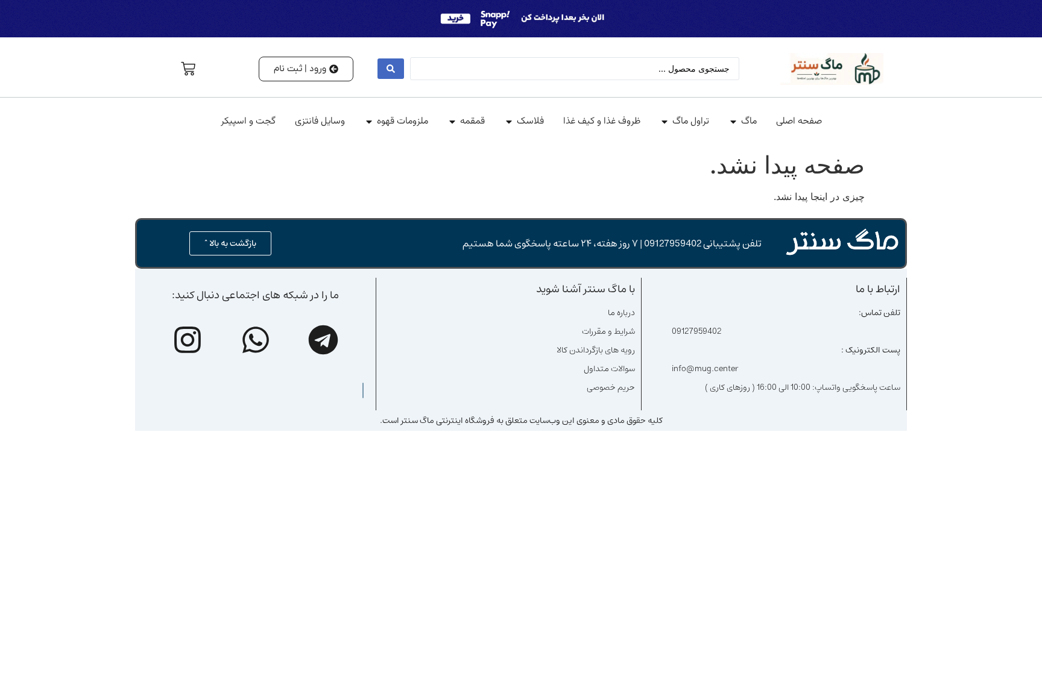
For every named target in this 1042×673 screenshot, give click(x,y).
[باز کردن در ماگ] (733, 121)
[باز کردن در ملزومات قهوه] (369, 121)
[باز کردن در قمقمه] (452, 121)
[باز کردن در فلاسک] (509, 121)
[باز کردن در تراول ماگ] (664, 121)
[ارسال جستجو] (390, 68)
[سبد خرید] (188, 68)
